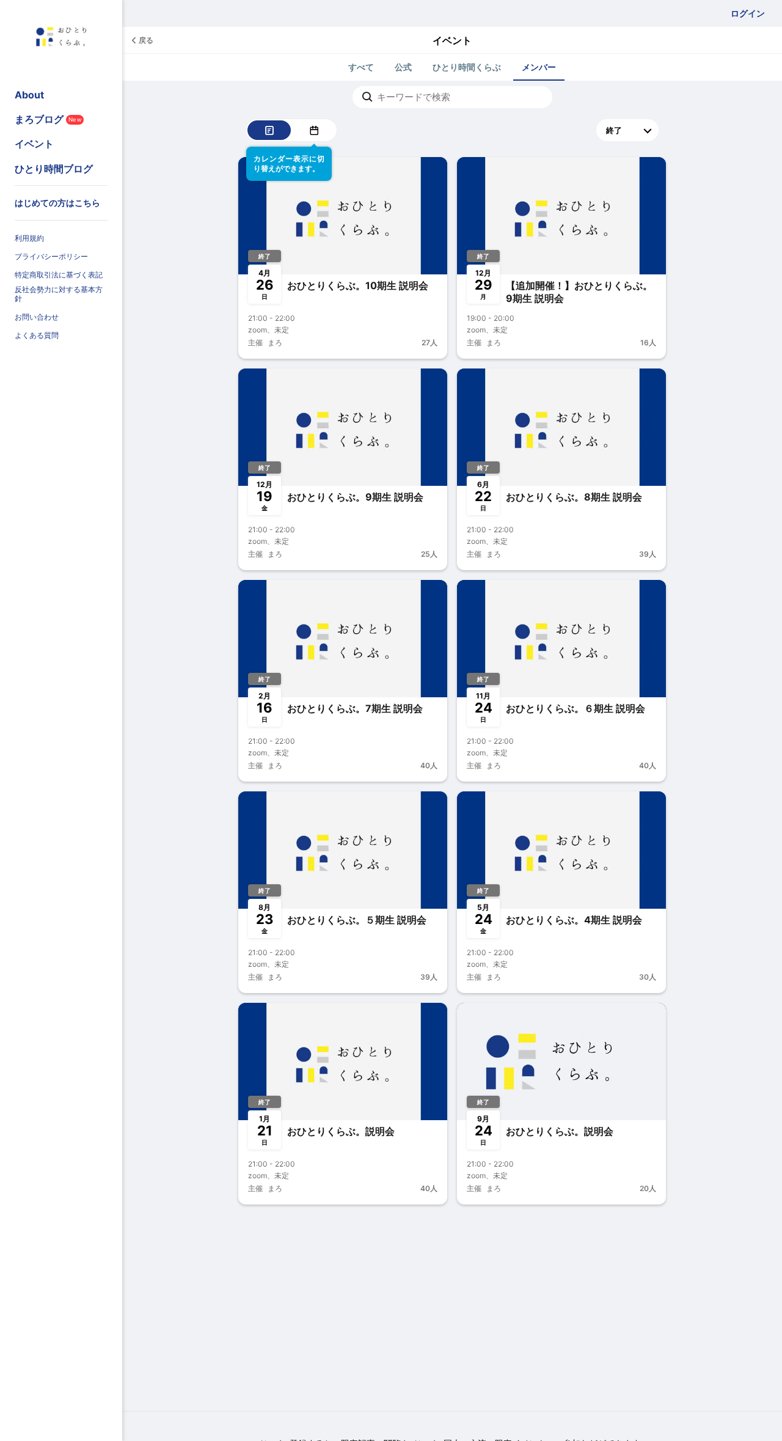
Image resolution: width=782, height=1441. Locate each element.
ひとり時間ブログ (54, 169)
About (29, 95)
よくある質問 (37, 335)
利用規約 (29, 238)
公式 (403, 67)
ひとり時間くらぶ (467, 67)
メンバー (539, 67)
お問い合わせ (37, 316)
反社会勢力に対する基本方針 (59, 294)
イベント (34, 144)
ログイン (748, 13)
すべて (361, 67)
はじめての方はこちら (57, 202)
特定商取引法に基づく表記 (59, 274)
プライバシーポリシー (51, 256)
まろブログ (48, 119)
